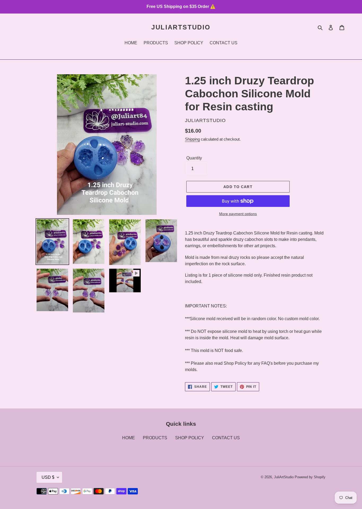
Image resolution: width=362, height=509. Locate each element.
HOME (128, 438)
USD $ (48, 477)
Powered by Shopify (310, 477)
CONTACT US (226, 438)
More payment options (238, 214)
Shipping (192, 139)
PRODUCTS (155, 438)
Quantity (194, 158)
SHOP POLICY (189, 438)
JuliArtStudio (180, 27)
